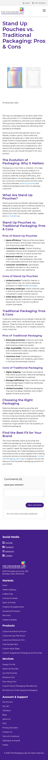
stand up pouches (27, 183)
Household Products (11, 611)
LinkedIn (8, 556)
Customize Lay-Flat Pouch (13, 636)
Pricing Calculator (10, 728)
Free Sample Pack (10, 644)
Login (27, 3)
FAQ (4, 723)
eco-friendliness (13, 216)
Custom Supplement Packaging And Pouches (22, 653)
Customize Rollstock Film (13, 640)
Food (4, 585)
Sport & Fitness (9, 602)
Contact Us (7, 732)
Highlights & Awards (11, 740)
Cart (36, 3)
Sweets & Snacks (9, 620)
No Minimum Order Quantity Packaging (19, 690)
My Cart (5, 706)
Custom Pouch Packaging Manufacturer (19, 686)
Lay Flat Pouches (9, 673)
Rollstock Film (8, 677)
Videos (5, 745)
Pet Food (6, 615)
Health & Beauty (9, 590)
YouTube (8, 543)
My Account (7, 702)
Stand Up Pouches (10, 669)
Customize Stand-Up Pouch (14, 631)
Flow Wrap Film (9, 682)
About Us (6, 719)
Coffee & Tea (7, 594)
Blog (4, 715)
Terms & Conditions (10, 736)
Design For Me (8, 664)
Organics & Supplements (13, 607)
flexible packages (30, 286)
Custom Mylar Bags (11, 649)
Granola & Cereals (10, 598)
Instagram (9, 551)
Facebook (9, 547)
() (42, 3)
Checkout (6, 710)
